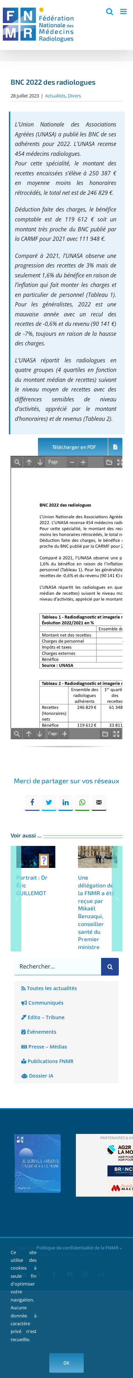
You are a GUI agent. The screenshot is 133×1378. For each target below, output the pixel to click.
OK (66, 1363)
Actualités (55, 95)
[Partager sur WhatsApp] (82, 803)
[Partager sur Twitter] (48, 803)
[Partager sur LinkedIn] (65, 803)
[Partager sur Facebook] (32, 803)
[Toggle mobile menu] (124, 11)
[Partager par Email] (99, 803)
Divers (74, 95)
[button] (16, 898)
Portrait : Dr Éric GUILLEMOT (35, 857)
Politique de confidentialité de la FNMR (78, 1247)
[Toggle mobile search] (109, 11)
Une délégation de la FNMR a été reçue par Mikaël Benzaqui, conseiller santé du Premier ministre (97, 857)
